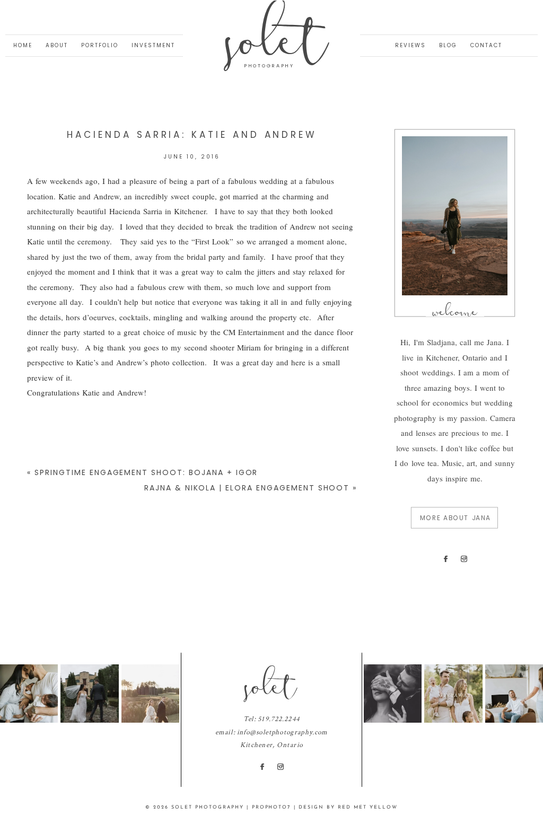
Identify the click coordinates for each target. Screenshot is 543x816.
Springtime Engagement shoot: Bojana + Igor (146, 472)
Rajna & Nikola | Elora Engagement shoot (246, 487)
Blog (448, 45)
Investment (153, 45)
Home (22, 45)
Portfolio (99, 45)
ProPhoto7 (271, 807)
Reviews (410, 45)
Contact (486, 45)
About (57, 45)
